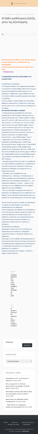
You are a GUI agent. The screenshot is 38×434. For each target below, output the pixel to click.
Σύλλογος (15, 422)
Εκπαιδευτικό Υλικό (13, 424)
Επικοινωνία (26, 424)
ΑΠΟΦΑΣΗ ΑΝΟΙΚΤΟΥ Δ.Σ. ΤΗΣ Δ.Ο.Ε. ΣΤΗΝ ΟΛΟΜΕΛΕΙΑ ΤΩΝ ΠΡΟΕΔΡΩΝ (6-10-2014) (14, 284)
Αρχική (6, 422)
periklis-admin (10, 14)
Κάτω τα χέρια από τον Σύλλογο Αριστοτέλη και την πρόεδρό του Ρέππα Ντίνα (18, 386)
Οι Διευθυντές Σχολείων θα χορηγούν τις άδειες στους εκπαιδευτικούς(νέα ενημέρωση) (14, 315)
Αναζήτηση (9, 342)
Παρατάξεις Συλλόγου (28, 422)
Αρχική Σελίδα (31, 14)
